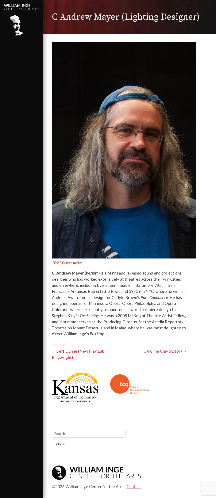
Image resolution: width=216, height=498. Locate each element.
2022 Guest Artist (67, 262)
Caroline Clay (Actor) (162, 351)
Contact (134, 486)
